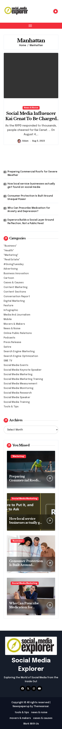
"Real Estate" (12, 259)
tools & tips (22, 712)
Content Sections (15, 292)
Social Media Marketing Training (23, 379)
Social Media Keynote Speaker (23, 370)
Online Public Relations (18, 333)
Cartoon (9, 278)
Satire (7, 347)
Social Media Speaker (17, 397)
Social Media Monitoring (18, 388)
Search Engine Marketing (19, 351)
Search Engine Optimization (21, 356)
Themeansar (41, 706)
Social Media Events (16, 365)
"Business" (10, 246)
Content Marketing (15, 287)
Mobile (8, 319)
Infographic (11, 310)
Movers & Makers (14, 324)
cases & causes (42, 718)
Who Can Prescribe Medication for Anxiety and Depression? (29, 210)
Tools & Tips (11, 406)
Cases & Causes (14, 282)
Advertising (11, 269)
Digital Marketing (14, 301)
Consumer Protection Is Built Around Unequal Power (30, 197)
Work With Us (31, 724)
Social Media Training (17, 402)
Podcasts (9, 337)
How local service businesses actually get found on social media (31, 185)
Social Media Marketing (18, 374)
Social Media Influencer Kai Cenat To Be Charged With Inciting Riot (31, 118)
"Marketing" (11, 255)
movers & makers (20, 718)
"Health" (9, 250)
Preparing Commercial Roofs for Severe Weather (32, 173)
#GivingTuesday (14, 264)
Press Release (12, 342)
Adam (25, 141)
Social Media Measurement (20, 383)
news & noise (39, 712)
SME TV (8, 360)
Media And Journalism (17, 315)
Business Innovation (16, 273)
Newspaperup (21, 706)
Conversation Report (17, 296)
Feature (8, 305)
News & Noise (31, 108)
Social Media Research (18, 393)
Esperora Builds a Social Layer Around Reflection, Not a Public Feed (31, 222)
